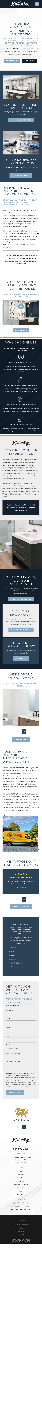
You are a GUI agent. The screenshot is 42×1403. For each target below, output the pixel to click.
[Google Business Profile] (14, 1203)
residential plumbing (27, 213)
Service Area (21, 1188)
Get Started (21, 658)
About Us (21, 1174)
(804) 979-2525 (30, 505)
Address (8, 1044)
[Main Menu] (4, 4)
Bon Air (13, 959)
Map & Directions (20, 1163)
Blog (21, 1191)
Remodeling (21, 1178)
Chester (13, 967)
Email (7, 1036)
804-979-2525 (21, 1148)
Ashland (13, 948)
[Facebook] (19, 1203)
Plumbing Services (21, 175)
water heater (31, 231)
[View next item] (24, 731)
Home (21, 1171)
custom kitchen (8, 216)
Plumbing (21, 1181)
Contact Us (11, 61)
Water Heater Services (21, 1184)
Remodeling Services (21, 120)
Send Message (15, 1092)
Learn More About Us (21, 599)
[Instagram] (23, 1203)
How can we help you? (13, 1062)
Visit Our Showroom (21, 630)
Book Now (30, 61)
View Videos (21, 330)
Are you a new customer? (14, 1053)
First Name (9, 1010)
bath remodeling (21, 216)
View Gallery (20, 739)
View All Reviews (20, 906)
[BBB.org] (27, 1203)
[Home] (20, 3)
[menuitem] (21, 1228)
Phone (8, 1027)
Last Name (9, 1019)
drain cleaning (18, 244)
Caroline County (16, 963)
